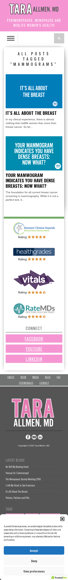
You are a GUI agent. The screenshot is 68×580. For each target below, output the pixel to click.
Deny (34, 561)
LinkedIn (34, 359)
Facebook (34, 338)
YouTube (34, 349)
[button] (62, 519)
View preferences (34, 571)
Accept (34, 550)
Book (23, 377)
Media (35, 377)
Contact (44, 383)
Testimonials (26, 383)
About (10, 377)
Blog (47, 377)
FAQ (59, 377)
